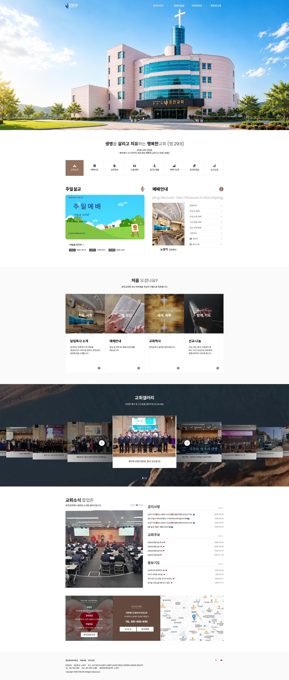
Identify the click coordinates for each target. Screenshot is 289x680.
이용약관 (83, 660)
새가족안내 (126, 317)
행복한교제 (215, 5)
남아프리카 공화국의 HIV (156, 570)
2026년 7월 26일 (154, 555)
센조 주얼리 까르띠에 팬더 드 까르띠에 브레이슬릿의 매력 (168, 518)
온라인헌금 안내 (89, 634)
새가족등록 (86, 317)
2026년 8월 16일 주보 (155, 542)
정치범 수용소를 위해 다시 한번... (159, 583)
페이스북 (196, 244)
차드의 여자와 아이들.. (155, 574)
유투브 (195, 238)
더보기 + (221, 508)
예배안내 (193, 205)
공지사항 (91, 660)
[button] (141, 118)
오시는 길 (128, 629)
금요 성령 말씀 (195, 227)
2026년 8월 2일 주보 (155, 551)
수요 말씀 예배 (195, 222)
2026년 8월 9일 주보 (155, 546)
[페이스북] (216, 660)
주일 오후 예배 (195, 216)
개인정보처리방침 (71, 660)
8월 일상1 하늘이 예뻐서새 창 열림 (159, 527)
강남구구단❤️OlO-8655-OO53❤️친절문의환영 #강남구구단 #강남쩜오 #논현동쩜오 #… (170, 514)
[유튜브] (221, 660)
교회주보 (193, 233)
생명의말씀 (179, 5)
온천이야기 (158, 5)
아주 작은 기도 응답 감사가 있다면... (160, 578)
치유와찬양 (196, 5)
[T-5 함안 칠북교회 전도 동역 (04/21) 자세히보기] (104, 549)
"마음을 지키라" (75, 244)
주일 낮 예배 (195, 211)
